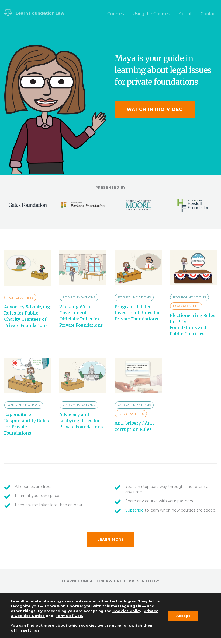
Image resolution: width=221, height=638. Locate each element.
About (185, 13)
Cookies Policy (126, 611)
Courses (115, 13)
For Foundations (79, 297)
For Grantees (20, 297)
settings (31, 630)
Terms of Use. (69, 616)
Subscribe (134, 510)
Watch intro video (155, 109)
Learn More (110, 539)
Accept (183, 616)
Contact (209, 13)
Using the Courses (151, 13)
